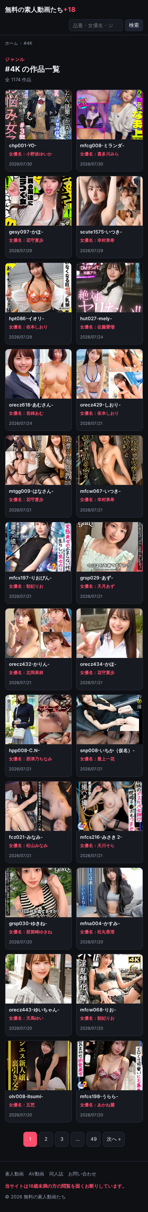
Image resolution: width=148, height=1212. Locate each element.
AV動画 (36, 1174)
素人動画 (14, 1174)
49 (94, 1139)
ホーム (11, 43)
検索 (134, 25)
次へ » (114, 1139)
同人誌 (56, 1174)
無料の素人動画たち (40, 9)
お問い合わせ (82, 1174)
